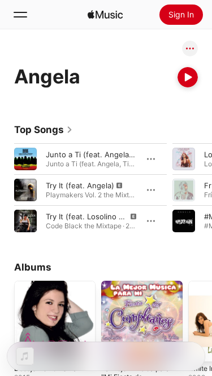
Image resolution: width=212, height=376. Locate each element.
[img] (105, 15)
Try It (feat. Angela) (80, 185)
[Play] (188, 77)
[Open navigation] (20, 14)
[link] (43, 129)
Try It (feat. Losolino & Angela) (99, 216)
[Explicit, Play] (25, 190)
